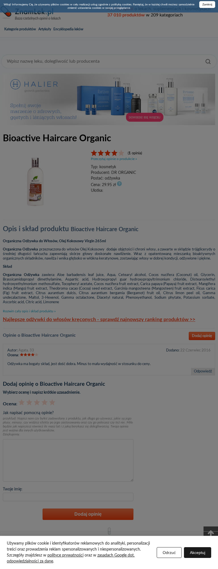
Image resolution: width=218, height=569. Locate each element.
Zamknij (207, 4)
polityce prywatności (65, 555)
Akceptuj (197, 552)
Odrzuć (169, 552)
